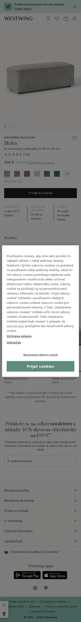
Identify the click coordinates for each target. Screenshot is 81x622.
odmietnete (15, 326)
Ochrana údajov (19, 336)
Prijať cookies (40, 366)
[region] (40, 311)
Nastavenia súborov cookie (40, 354)
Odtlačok (14, 342)
